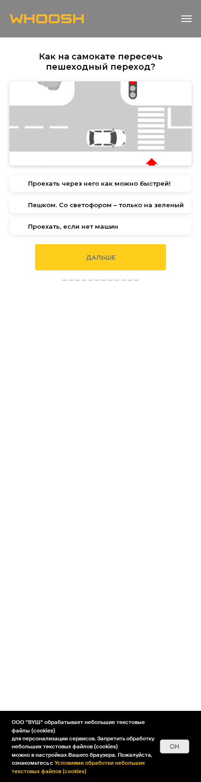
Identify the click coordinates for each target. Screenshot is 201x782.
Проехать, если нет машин (73, 226)
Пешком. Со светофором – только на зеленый (106, 205)
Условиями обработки (85, 762)
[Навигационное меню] (186, 18)
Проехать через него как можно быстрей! (99, 183)
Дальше (100, 257)
